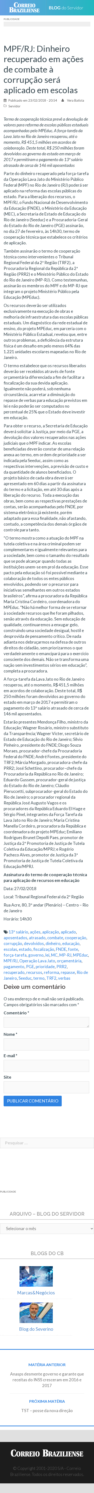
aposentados (15, 937)
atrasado (37, 937)
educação (71, 943)
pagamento (14, 966)
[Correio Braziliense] (26, 7)
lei (47, 955)
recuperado (14, 972)
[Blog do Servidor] (68, 8)
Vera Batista (75, 100)
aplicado (68, 931)
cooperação (75, 937)
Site (7, 1077)
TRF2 (51, 978)
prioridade (45, 966)
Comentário (16, 1012)
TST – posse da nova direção (47, 1410)
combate (55, 937)
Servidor (14, 106)
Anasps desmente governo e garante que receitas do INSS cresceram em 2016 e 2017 (47, 1379)
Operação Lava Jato (37, 960)
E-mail (10, 1055)
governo (36, 955)
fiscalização (43, 949)
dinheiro (53, 943)
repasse (68, 972)
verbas (64, 978)
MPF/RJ (11, 960)
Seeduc (25, 978)
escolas (10, 949)
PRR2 (61, 966)
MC (54, 955)
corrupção (13, 943)
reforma (51, 972)
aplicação (50, 931)
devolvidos (34, 943)
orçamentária (69, 960)
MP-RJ (65, 955)
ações (35, 931)
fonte (73, 949)
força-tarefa (15, 955)
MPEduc (80, 955)
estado (25, 949)
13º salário (18, 931)
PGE (30, 966)
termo (39, 978)
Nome (10, 1034)
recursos (34, 972)
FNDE (61, 949)
